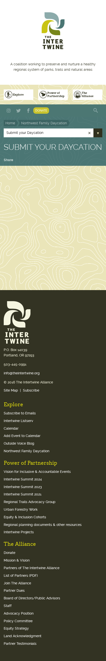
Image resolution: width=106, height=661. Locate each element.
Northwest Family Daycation (44, 123)
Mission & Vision (17, 560)
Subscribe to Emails (20, 413)
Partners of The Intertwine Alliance (31, 568)
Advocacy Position (19, 613)
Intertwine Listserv (18, 421)
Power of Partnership (55, 94)
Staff (8, 606)
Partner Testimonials (20, 644)
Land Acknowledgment (22, 636)
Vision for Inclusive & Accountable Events (37, 472)
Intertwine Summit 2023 (23, 487)
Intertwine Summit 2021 (22, 494)
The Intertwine (53, 30)
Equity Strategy (16, 628)
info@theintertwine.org (22, 373)
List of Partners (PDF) (21, 575)
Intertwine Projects (19, 532)
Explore (18, 94)
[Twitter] (18, 110)
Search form (96, 110)
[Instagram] (9, 110)
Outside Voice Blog (19, 443)
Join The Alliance (17, 583)
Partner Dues (14, 590)
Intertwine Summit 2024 (23, 479)
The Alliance (87, 94)
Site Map (11, 390)
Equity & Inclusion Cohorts (25, 517)
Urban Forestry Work (21, 509)
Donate (41, 110)
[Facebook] (28, 110)
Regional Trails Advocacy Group (29, 502)
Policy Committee (18, 621)
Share (8, 160)
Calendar (11, 428)
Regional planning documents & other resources (43, 525)
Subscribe (31, 390)
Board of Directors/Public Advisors (32, 598)
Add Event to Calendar (22, 436)
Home (10, 123)
